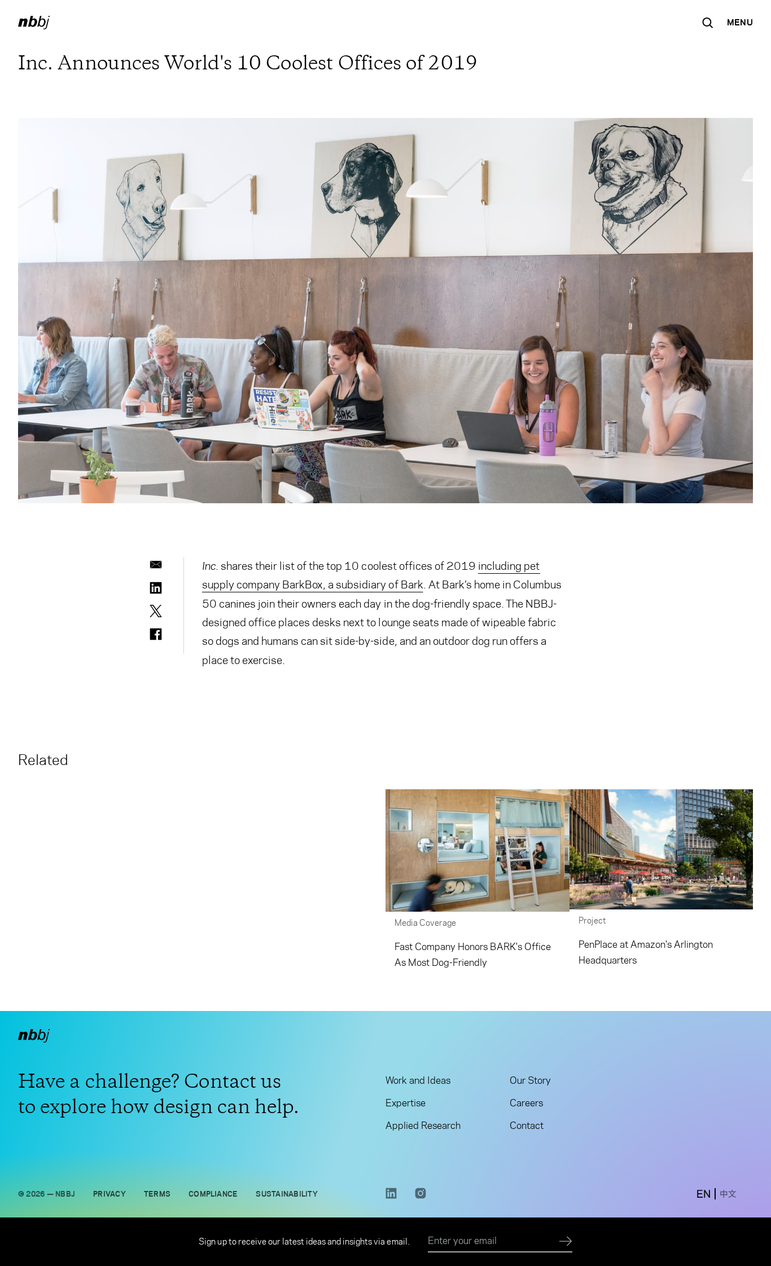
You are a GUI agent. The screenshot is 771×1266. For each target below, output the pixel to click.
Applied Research (423, 1125)
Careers (526, 1103)
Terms (157, 1193)
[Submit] (565, 1241)
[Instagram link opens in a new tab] (420, 1196)
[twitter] (156, 611)
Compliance (213, 1193)
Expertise (406, 1103)
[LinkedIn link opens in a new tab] (391, 1196)
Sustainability (286, 1193)
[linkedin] (156, 588)
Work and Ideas (418, 1080)
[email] (156, 565)
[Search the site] (707, 22)
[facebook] (156, 634)
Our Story (530, 1080)
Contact (527, 1125)
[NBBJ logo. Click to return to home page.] (34, 22)
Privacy (109, 1193)
